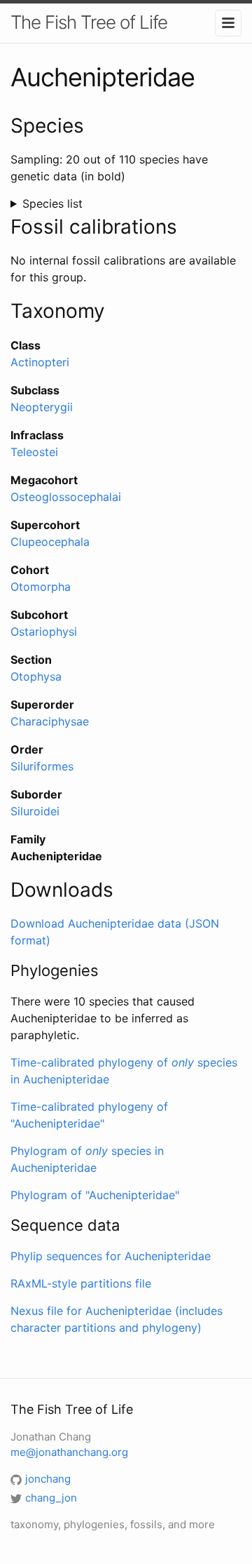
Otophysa (36, 676)
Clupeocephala (50, 542)
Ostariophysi (43, 631)
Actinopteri (39, 362)
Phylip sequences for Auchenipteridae (110, 1256)
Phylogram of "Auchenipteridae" (94, 1195)
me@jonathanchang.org (69, 1452)
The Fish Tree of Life (88, 22)
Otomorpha (40, 587)
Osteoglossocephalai (65, 497)
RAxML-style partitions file (80, 1283)
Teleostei (34, 452)
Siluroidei (34, 811)
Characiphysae (49, 721)
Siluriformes (42, 766)
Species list (52, 203)
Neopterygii (41, 407)
